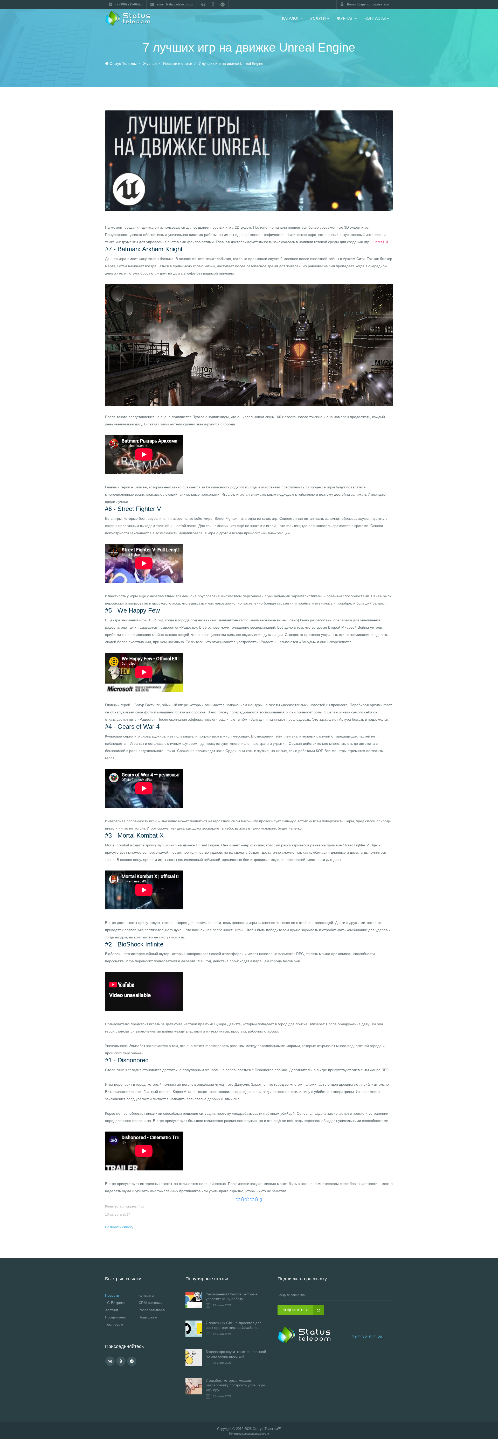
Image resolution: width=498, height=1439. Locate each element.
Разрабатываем (152, 1310)
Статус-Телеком (265, 1429)
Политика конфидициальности (249, 1433)
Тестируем (114, 1324)
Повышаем (148, 1317)
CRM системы (150, 1303)
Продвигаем (115, 1317)
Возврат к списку (119, 1227)
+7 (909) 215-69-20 (366, 1337)
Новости (112, 1295)
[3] (247, 1199)
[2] (243, 1199)
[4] (252, 1199)
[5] (257, 1199)
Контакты (146, 1295)
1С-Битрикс (115, 1303)
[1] (238, 1199)
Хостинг (111, 1310)
